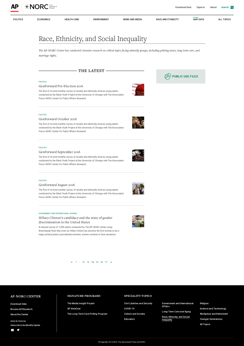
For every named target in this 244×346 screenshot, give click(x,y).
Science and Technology (213, 308)
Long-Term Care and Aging (176, 311)
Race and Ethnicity (167, 19)
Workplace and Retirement (214, 314)
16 (101, 262)
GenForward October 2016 (58, 119)
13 (88, 262)
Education (129, 319)
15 (97, 262)
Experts (201, 7)
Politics (18, 19)
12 (83, 262)
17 (106, 262)
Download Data (183, 7)
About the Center (19, 314)
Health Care (72, 19)
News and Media (132, 19)
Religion (204, 303)
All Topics (224, 19)
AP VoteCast (74, 308)
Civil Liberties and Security (138, 303)
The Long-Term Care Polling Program (87, 314)
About (213, 7)
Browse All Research (21, 309)
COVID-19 (129, 308)
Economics (43, 19)
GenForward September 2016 (59, 152)
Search (225, 7)
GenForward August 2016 (57, 185)
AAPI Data (198, 19)
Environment (101, 19)
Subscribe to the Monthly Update (25, 325)
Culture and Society (134, 314)
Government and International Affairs (58, 213)
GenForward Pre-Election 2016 (61, 86)
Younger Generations (211, 319)
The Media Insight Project (81, 303)
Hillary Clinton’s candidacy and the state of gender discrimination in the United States (75, 219)
